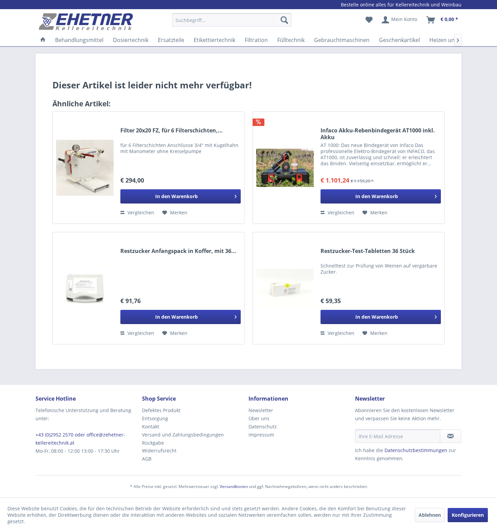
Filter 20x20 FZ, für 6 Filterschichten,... (171, 130)
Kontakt (150, 426)
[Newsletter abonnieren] (450, 436)
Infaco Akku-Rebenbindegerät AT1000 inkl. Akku (378, 134)
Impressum (261, 434)
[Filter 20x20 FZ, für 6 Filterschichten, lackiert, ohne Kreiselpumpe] (85, 168)
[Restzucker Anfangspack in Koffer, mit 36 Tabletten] (85, 288)
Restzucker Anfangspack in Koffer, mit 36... (178, 251)
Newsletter (261, 410)
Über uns (259, 418)
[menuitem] (231, 23)
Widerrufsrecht (159, 450)
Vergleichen (140, 212)
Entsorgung (155, 418)
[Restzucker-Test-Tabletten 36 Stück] (285, 288)
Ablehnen (430, 515)
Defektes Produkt (161, 410)
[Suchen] (284, 20)
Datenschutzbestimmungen (415, 450)
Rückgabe (153, 443)
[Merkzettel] (369, 20)
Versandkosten (234, 486)
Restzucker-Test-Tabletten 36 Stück (368, 251)
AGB (146, 458)
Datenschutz (263, 426)
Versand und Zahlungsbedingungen (183, 434)
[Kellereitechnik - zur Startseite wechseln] (86, 21)
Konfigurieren (468, 515)
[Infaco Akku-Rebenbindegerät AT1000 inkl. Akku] (285, 168)
